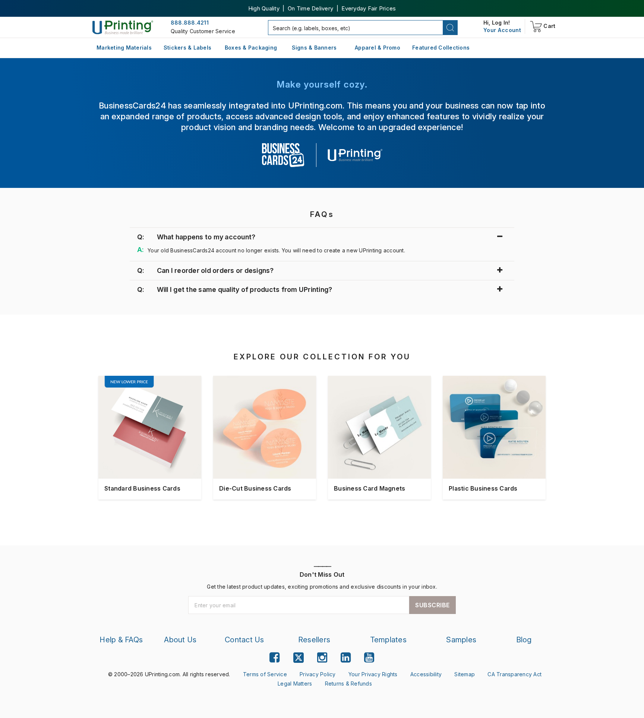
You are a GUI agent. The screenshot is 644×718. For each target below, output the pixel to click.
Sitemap (464, 674)
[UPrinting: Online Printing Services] (122, 27)
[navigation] (502, 30)
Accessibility (426, 674)
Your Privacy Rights (373, 674)
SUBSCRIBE (432, 605)
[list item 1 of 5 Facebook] (274, 657)
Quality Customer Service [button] (203, 31)
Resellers (314, 639)
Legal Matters (295, 683)
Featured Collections (441, 47)
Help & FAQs (121, 639)
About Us (180, 639)
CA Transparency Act (514, 674)
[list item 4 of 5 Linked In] (346, 657)
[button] (450, 27)
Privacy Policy (318, 674)
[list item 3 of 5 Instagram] (322, 657)
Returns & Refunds (348, 683)
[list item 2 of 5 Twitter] (298, 658)
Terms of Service (265, 674)
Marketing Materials (124, 47)
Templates (388, 639)
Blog (524, 639)
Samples (461, 639)
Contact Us (244, 639)
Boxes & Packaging (251, 47)
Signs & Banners (314, 47)
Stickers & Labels (187, 47)
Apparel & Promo (377, 47)
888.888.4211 (190, 22)
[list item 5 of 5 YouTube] (369, 657)
